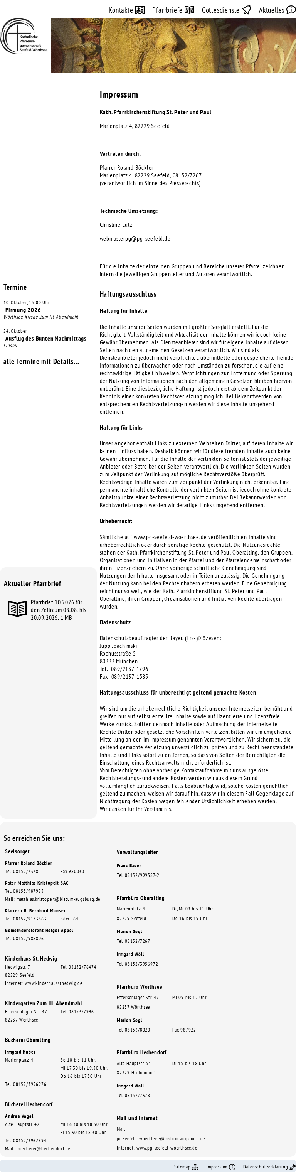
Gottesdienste (222, 10)
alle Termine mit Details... (41, 361)
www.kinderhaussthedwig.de (53, 983)
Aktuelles (272, 10)
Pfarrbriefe (168, 10)
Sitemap (183, 1166)
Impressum (217, 1166)
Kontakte (122, 10)
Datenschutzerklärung (266, 1166)
